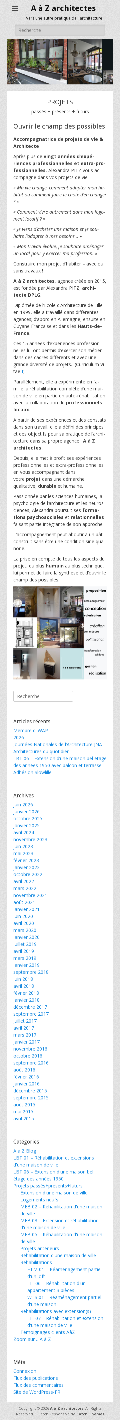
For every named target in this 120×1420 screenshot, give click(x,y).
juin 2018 (23, 979)
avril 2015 (23, 1118)
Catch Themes (90, 1413)
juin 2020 (23, 916)
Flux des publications (35, 1378)
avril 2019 (23, 951)
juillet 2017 (25, 1021)
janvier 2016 (26, 1083)
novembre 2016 (30, 1049)
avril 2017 (23, 1028)
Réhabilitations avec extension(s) (55, 1311)
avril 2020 (23, 923)
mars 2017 (24, 1035)
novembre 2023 (30, 839)
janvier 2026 (26, 811)
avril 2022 (23, 881)
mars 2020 (24, 930)
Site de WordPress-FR (36, 1392)
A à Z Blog (24, 1151)
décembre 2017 (30, 1007)
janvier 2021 (26, 909)
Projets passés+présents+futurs (48, 1185)
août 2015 (24, 1104)
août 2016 (24, 1069)
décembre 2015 (30, 1090)
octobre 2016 (27, 1056)
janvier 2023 (26, 867)
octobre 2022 (27, 874)
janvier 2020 (26, 937)
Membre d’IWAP (30, 730)
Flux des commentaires (38, 1385)
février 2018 (26, 993)
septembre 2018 (31, 972)
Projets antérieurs (39, 1248)
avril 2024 (23, 832)
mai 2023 (23, 853)
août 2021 (24, 902)
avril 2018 (23, 986)
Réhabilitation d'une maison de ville (58, 1255)
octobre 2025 (27, 818)
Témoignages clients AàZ (47, 1332)
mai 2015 (23, 1111)
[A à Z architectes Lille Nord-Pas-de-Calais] (60, 82)
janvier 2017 (26, 1042)
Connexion (24, 1371)
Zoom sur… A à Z (32, 1339)
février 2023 (26, 860)
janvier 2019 (26, 965)
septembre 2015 (31, 1097)
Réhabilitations (36, 1262)
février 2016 (26, 1076)
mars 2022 (24, 888)
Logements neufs (39, 1199)
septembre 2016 (31, 1063)
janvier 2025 (26, 825)
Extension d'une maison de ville (54, 1192)
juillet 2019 (25, 944)
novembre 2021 (30, 895)
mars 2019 (24, 958)
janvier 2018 (26, 1000)
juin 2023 (23, 846)
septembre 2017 (31, 1014)
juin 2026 (23, 804)
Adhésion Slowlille (32, 772)
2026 (18, 737)
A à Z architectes (63, 8)
